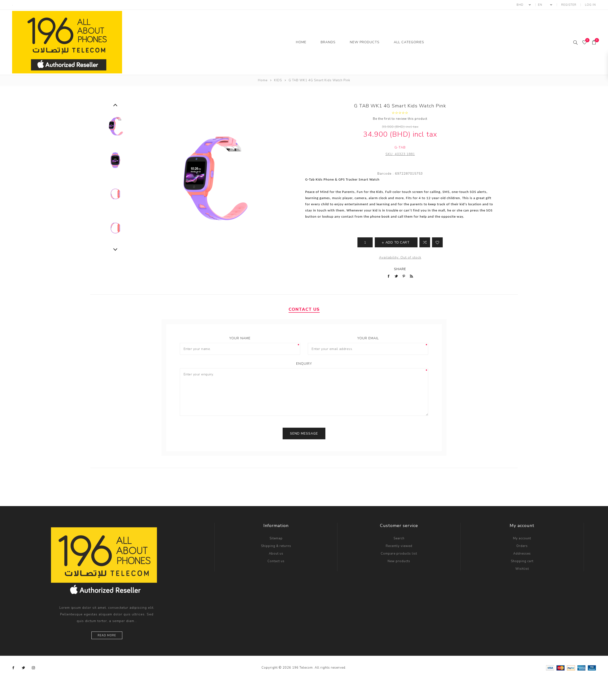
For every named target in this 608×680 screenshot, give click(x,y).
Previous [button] (115, 105)
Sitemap (276, 538)
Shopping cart (522, 561)
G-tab (400, 147)
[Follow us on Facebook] (13, 668)
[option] (115, 126)
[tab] (304, 309)
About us (276, 553)
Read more (107, 635)
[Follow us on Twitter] (23, 668)
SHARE (400, 269)
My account (522, 538)
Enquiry (304, 363)
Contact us (276, 561)
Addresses (522, 553)
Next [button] (115, 249)
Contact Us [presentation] (304, 309)
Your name (240, 338)
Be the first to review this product (400, 119)
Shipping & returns (276, 546)
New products (399, 561)
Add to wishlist (437, 242)
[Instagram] (33, 668)
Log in (590, 5)
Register (568, 5)
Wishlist (522, 569)
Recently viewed (399, 546)
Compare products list (399, 553)
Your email (368, 338)
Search (399, 538)
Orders (522, 546)
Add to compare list (424, 242)
